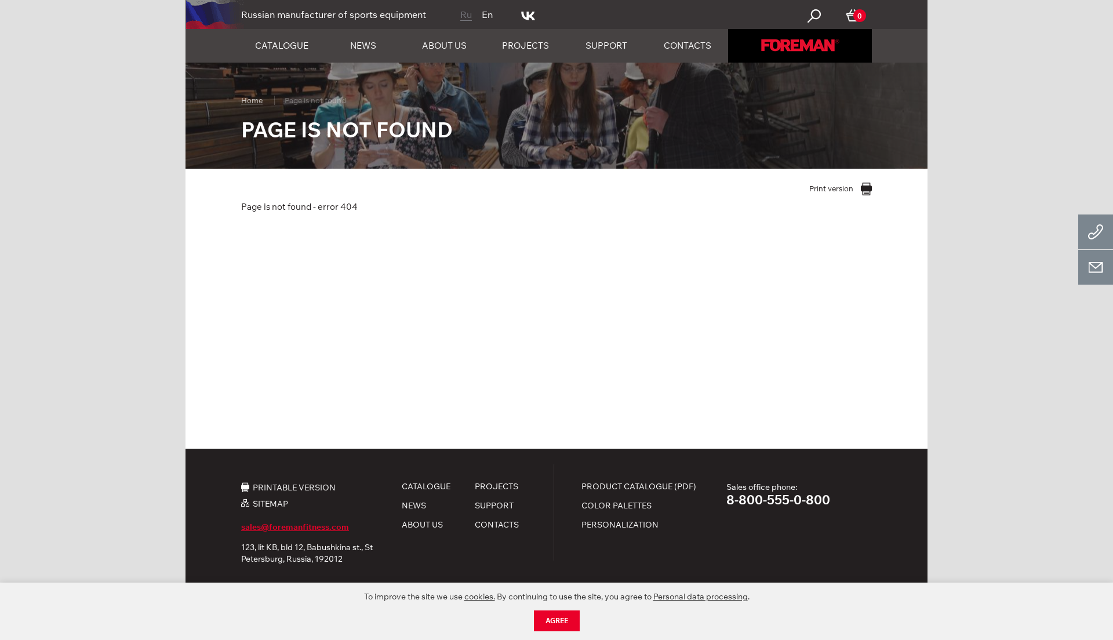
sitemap (270, 503)
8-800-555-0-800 (778, 499)
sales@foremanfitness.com (295, 527)
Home (252, 100)
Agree (556, 620)
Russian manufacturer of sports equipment (333, 14)
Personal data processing (700, 596)
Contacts (687, 45)
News (363, 45)
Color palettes (616, 505)
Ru (466, 14)
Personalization (620, 524)
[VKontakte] (528, 14)
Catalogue (281, 45)
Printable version (294, 487)
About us (444, 45)
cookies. (479, 596)
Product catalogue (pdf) (638, 486)
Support (606, 45)
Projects (525, 45)
